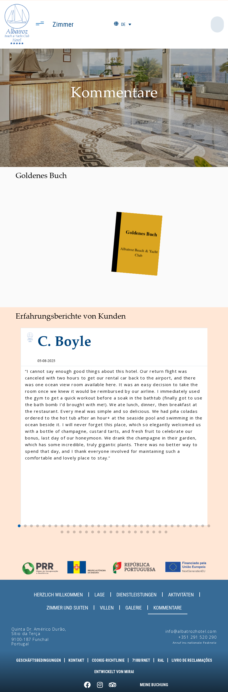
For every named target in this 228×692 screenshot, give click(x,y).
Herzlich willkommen (58, 595)
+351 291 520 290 (197, 637)
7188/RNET (141, 660)
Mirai (129, 671)
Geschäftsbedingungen (38, 660)
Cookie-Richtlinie (108, 660)
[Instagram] (99, 684)
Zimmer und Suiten (67, 608)
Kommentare (167, 608)
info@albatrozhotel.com (191, 631)
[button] (21, 426)
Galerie (133, 608)
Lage (100, 595)
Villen (107, 608)
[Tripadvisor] (112, 684)
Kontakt (76, 660)
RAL (161, 660)
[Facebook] (87, 684)
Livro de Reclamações (192, 660)
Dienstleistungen (137, 595)
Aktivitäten (181, 595)
